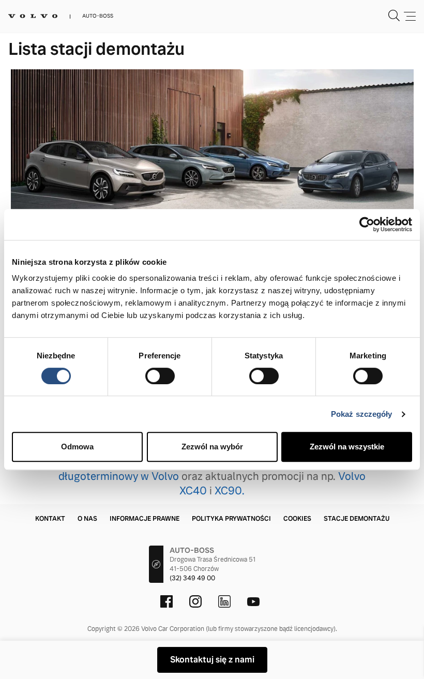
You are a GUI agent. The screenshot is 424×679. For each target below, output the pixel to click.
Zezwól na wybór (212, 446)
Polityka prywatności (231, 519)
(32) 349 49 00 (192, 578)
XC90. (230, 490)
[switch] (160, 376)
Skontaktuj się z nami (212, 659)
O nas (87, 519)
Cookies (297, 519)
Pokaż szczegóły (361, 414)
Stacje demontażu (356, 519)
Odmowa (77, 446)
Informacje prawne (144, 519)
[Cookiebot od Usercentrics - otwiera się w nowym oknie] (367, 224)
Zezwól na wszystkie (347, 446)
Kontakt (50, 519)
